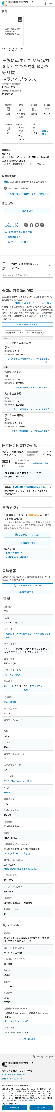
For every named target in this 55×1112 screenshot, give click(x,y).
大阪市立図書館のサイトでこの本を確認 (30, 409)
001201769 (35, 686)
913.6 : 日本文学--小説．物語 (18, 781)
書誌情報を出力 (13, 236)
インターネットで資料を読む (14, 1074)
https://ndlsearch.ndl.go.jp (17, 853)
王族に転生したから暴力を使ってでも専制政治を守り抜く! (27, 635)
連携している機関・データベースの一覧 (32, 303)
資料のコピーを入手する (12, 1078)
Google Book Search (16, 556)
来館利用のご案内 (40, 463)
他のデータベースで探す (17, 242)
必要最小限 (14, 1107)
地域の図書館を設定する (27, 324)
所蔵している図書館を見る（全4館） (27, 193)
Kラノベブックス (12, 674)
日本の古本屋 (12, 552)
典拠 (26, 689)
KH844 (7, 792)
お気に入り (8, 227)
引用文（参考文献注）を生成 (19, 232)
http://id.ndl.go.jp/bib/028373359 (20, 868)
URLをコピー (17, 227)
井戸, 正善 (8, 686)
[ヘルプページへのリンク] (16, 50)
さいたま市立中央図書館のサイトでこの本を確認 (27, 360)
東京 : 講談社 (10, 701)
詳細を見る (45, 132)
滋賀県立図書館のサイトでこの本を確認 (30, 387)
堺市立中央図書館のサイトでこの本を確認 (29, 431)
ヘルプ (46, 315)
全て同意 (41, 1107)
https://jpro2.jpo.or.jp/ (15, 1020)
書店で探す (27, 210)
